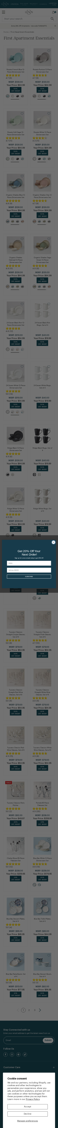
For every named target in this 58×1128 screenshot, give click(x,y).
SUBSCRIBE (29, 576)
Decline (27, 1114)
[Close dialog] (53, 542)
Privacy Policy (33, 1099)
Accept (27, 1107)
